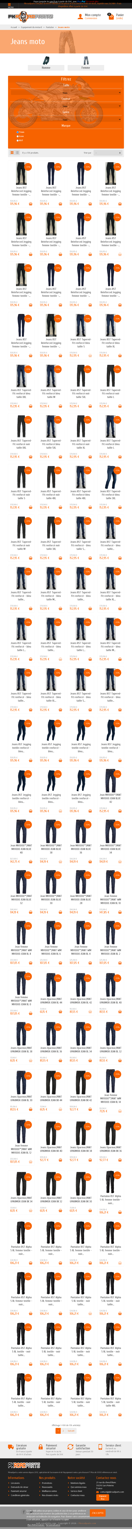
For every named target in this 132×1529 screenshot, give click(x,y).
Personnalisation (53, 1525)
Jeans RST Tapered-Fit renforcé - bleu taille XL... (110, 596)
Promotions (47, 1483)
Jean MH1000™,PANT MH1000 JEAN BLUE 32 (21, 900)
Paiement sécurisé (18, 1491)
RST (21, 140)
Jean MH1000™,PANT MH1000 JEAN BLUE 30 (51, 900)
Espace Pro (102, 1497)
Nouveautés (47, 1487)
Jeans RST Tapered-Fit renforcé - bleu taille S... (80, 545)
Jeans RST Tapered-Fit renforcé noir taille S (21, 495)
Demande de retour (19, 1487)
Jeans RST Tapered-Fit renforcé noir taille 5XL (80, 394)
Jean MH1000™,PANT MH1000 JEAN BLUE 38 (51, 849)
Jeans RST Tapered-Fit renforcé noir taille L (110, 394)
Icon (21, 136)
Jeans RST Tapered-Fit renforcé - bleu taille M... (51, 596)
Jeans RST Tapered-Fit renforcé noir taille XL (80, 444)
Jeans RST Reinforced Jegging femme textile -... (21, 191)
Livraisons (15, 1483)
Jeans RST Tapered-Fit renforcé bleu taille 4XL (80, 495)
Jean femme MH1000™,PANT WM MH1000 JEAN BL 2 (110, 950)
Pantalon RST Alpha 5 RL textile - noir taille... (81, 1301)
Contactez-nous (78, 1495)
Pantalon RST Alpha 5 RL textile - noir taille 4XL (110, 1402)
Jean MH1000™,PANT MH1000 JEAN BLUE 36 (81, 849)
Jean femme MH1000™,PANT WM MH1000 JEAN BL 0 (21, 1001)
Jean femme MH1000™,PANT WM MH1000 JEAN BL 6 (51, 950)
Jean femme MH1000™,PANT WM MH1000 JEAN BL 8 (21, 950)
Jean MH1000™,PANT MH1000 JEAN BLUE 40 (21, 849)
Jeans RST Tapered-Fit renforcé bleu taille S (80, 343)
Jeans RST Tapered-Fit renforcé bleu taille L (110, 444)
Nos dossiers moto (50, 1495)
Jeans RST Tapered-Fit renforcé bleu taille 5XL (51, 444)
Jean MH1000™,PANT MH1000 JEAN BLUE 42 (111, 798)
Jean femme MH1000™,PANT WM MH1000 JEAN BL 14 (110, 1099)
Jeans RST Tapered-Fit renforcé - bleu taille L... (21, 647)
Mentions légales (78, 1483)
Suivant (71, 1430)
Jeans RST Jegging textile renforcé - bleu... (21, 748)
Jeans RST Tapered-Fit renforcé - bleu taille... (110, 545)
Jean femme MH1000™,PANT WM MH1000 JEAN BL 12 (21, 1149)
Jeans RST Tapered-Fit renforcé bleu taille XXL (21, 394)
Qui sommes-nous (78, 1487)
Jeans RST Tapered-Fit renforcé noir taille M (21, 545)
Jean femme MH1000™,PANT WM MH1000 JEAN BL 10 (110, 900)
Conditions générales (20, 1495)
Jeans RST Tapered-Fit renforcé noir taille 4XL (51, 495)
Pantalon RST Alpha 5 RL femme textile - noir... (111, 1200)
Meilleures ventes (49, 1491)
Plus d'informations (36, 1525)
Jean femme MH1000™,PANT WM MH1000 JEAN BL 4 (81, 950)
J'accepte (98, 1513)
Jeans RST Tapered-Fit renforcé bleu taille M (51, 394)
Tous (21, 132)
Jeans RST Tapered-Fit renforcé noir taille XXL (21, 444)
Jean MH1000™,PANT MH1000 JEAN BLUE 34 (111, 849)
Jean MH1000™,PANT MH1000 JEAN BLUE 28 (81, 900)
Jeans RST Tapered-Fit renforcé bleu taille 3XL (110, 495)
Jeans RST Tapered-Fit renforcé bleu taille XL (110, 343)
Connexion (91, 18)
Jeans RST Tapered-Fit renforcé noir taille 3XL (51, 545)
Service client (76, 1491)
